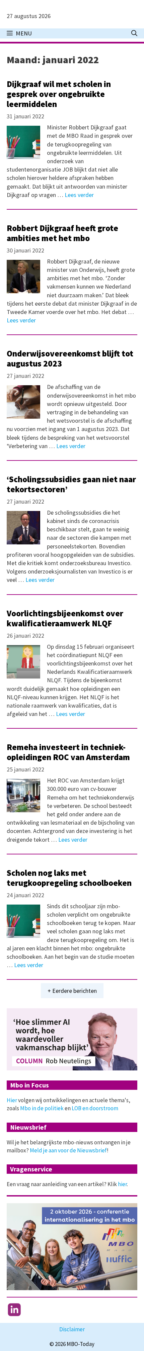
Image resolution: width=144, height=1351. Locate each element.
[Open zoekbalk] (134, 33)
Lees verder (79, 195)
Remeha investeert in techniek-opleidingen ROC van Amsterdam (68, 752)
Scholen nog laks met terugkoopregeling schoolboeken (69, 877)
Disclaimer (72, 1329)
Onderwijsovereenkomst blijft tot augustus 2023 (70, 358)
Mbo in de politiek (42, 1108)
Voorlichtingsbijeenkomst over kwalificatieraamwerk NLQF (65, 618)
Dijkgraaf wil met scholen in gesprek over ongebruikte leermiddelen (59, 94)
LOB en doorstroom (95, 1108)
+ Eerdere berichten (72, 991)
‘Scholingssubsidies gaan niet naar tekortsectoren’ (71, 484)
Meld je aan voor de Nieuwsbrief (68, 1150)
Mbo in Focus (29, 1085)
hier (122, 1184)
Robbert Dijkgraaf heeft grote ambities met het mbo (62, 233)
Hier (12, 1100)
